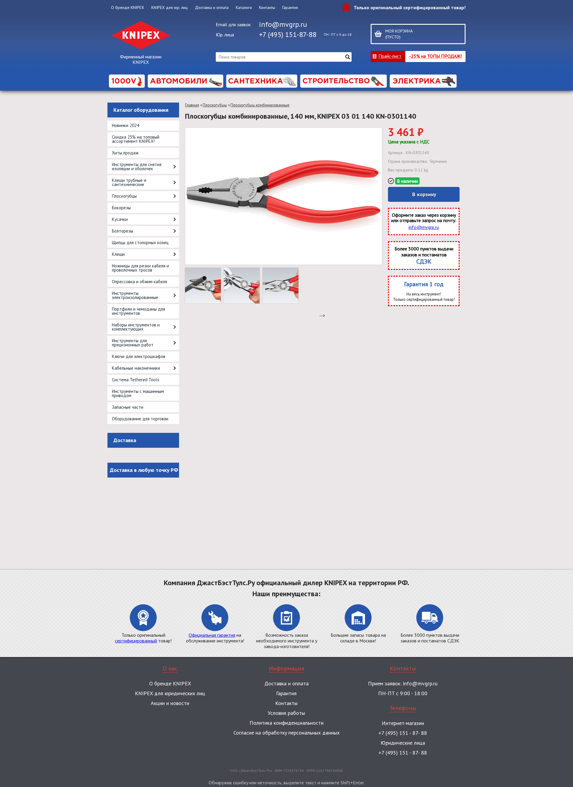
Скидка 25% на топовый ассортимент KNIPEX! (135, 139)
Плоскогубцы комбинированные (259, 105)
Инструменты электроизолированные (135, 295)
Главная (192, 105)
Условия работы (286, 712)
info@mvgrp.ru (283, 24)
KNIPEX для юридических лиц (170, 693)
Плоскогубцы (124, 196)
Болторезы (122, 231)
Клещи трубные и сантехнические (129, 182)
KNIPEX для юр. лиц (169, 7)
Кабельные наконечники (136, 368)
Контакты (267, 7)
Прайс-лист (389, 56)
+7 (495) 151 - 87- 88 (402, 732)
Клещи (118, 254)
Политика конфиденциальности (286, 722)
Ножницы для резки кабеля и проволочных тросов (140, 268)
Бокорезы (121, 207)
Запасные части (127, 407)
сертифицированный (136, 641)
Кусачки (120, 219)
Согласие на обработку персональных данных (286, 732)
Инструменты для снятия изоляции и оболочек (136, 166)
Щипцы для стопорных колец (140, 242)
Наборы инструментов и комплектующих (136, 327)
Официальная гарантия (212, 635)
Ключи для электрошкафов (138, 356)
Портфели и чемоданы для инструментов (138, 311)
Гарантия (290, 7)
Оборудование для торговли (140, 419)
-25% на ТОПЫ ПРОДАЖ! (435, 56)
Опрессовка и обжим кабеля (139, 281)
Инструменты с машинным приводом (138, 393)
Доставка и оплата (212, 7)
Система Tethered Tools (135, 379)
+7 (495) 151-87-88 (287, 34)
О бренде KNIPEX (127, 7)
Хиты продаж (125, 153)
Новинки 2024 (125, 125)
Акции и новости (170, 703)
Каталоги (244, 7)
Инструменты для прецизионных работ (132, 343)
